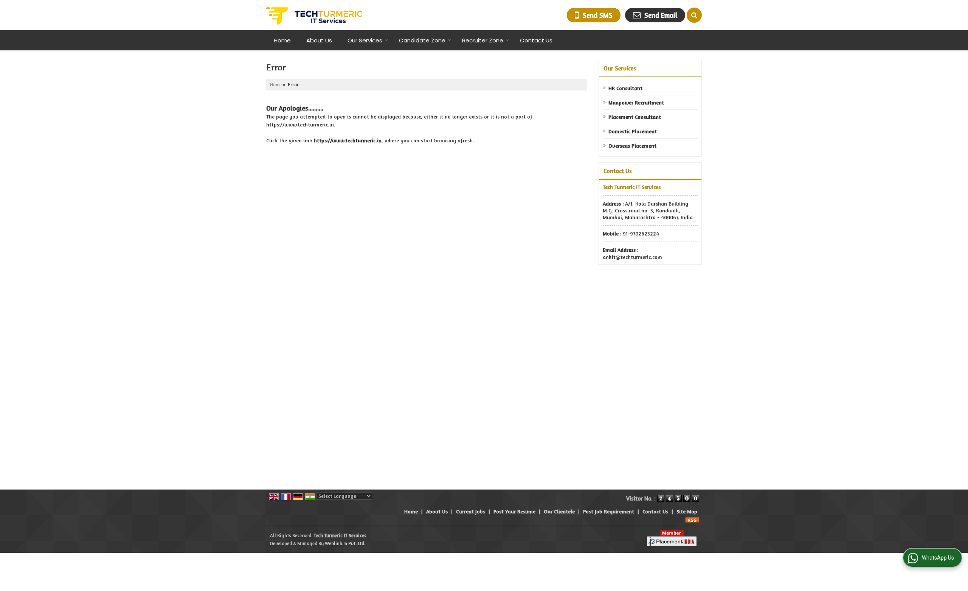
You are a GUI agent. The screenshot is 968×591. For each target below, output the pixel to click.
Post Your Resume (514, 511)
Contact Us (536, 40)
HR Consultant (625, 88)
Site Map (686, 511)
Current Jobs (470, 511)
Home (282, 40)
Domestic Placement (632, 131)
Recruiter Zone (482, 40)
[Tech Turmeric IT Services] (314, 15)
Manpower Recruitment (636, 102)
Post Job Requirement (608, 511)
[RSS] (692, 519)
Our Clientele (559, 511)
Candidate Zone (422, 40)
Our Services (364, 40)
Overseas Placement (632, 145)
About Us (319, 40)
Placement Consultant (634, 117)
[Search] (694, 15)
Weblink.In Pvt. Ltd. (345, 543)
